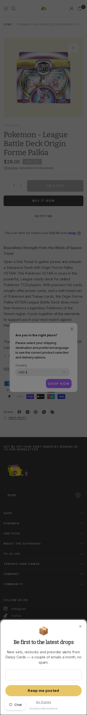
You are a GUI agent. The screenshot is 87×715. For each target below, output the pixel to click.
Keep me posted (43, 690)
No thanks (43, 702)
